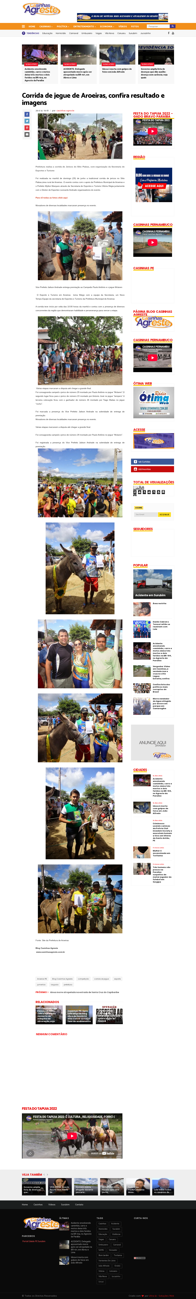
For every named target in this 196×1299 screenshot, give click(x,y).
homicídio (103, 1229)
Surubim (133, 33)
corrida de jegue (101, 979)
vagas (101, 1239)
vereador (113, 1250)
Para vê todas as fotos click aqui (52, 198)
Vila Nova (109, 33)
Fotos (135, 27)
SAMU (101, 1250)
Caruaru (121, 33)
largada (54, 984)
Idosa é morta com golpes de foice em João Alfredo (117, 70)
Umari (101, 1282)
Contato (79, 1205)
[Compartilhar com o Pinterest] (27, 127)
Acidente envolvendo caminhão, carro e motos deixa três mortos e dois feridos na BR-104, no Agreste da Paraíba (37, 74)
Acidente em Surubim (150, 595)
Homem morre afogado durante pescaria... (84, 1189)
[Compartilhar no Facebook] (27, 114)
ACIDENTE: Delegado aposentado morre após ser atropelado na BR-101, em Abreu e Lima (77, 73)
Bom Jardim (104, 1255)
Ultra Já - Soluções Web (161, 1296)
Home (32, 27)
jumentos (41, 984)
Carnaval (73, 33)
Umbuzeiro (86, 33)
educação (103, 1234)
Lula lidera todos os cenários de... (162, 1191)
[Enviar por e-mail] (27, 134)
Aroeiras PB (42, 979)
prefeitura (68, 984)
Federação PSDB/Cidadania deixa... (136, 1189)
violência (116, 1234)
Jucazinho (145, 33)
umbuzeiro (103, 1244)
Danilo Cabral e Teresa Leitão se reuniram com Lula (161, 625)
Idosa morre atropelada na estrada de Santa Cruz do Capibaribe (84, 992)
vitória (101, 1271)
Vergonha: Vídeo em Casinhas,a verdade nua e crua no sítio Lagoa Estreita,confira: (161, 672)
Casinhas (45, 27)
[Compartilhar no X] (27, 121)
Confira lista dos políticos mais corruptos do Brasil (161, 688)
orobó (117, 1266)
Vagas (99, 33)
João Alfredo (104, 1266)
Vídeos (123, 27)
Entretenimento (83, 27)
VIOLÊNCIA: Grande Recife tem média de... (59, 1189)
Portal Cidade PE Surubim (33, 1241)
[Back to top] (189, 1292)
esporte (117, 979)
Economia (106, 27)
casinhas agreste (65, 111)
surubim (116, 1229)
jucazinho (116, 1276)
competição (83, 979)
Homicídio (61, 33)
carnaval (117, 1244)
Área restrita (159, 603)
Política (62, 27)
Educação (47, 33)
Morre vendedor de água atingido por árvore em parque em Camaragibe (162, 703)
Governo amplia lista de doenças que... (32, 1189)
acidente (115, 1223)
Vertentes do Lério (107, 1260)
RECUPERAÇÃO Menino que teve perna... (110, 1189)
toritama (118, 1255)
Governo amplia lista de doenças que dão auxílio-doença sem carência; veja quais (154, 73)
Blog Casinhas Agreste (62, 979)
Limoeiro (113, 1271)
